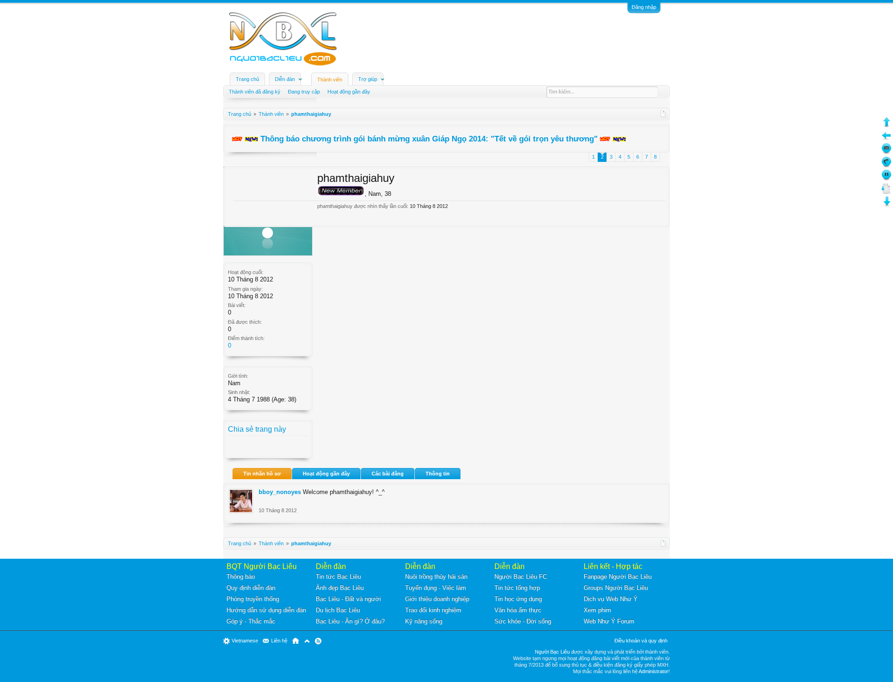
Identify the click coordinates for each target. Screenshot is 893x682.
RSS (318, 641)
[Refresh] (886, 165)
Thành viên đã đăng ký (254, 91)
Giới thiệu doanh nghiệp (437, 598)
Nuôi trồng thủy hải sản (436, 576)
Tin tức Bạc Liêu (338, 576)
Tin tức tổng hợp (517, 587)
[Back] (886, 138)
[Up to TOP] (886, 125)
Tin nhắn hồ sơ (262, 473)
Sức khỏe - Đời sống (522, 621)
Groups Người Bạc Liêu (616, 587)
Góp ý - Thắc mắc (251, 621)
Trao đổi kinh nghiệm (433, 610)
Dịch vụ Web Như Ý (611, 598)
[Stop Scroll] (886, 178)
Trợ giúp (367, 79)
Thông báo (241, 576)
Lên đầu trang (307, 641)
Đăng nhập (644, 7)
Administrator (653, 671)
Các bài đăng (388, 473)
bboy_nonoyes (280, 491)
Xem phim (597, 610)
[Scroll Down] (886, 191)
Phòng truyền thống (253, 598)
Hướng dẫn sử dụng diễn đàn (266, 610)
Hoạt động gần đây (326, 473)
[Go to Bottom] (886, 204)
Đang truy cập (304, 91)
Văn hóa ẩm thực (517, 610)
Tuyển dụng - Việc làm (435, 587)
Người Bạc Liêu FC (520, 576)
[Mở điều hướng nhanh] (663, 114)
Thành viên (329, 79)
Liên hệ (279, 640)
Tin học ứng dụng (518, 598)
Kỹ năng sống (423, 621)
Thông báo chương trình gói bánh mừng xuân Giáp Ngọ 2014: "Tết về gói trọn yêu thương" (429, 138)
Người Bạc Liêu (552, 652)
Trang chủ (247, 79)
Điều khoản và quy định (640, 640)
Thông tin (438, 473)
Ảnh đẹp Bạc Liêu (340, 587)
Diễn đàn (285, 79)
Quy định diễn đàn (251, 587)
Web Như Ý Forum (609, 621)
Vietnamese (245, 640)
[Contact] (886, 151)
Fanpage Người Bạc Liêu (618, 576)
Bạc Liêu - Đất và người (348, 598)
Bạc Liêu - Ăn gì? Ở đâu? (350, 621)
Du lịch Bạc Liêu (338, 610)
